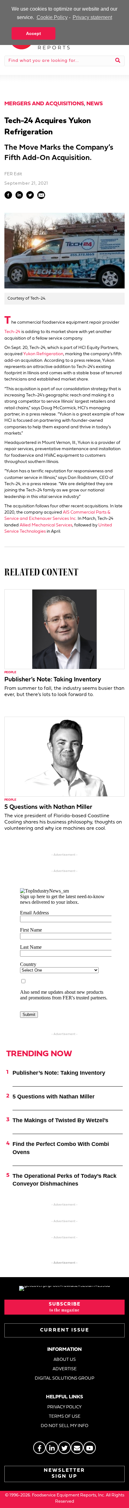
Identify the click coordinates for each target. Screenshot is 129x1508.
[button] (64, 1307)
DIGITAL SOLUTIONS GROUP (64, 1378)
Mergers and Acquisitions (44, 104)
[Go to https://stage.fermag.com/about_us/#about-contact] (77, 1447)
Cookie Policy (52, 17)
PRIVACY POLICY (64, 1407)
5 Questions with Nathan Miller (48, 807)
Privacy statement (92, 17)
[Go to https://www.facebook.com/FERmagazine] (39, 1447)
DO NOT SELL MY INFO (64, 1426)
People (10, 672)
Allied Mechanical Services (46, 525)
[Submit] (117, 61)
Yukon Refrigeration (43, 354)
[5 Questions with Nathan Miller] (64, 756)
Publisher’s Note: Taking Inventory (52, 680)
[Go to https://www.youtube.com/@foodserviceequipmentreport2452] (89, 1447)
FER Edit (13, 174)
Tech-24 (12, 332)
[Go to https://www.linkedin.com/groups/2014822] (52, 1447)
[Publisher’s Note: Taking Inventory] (64, 629)
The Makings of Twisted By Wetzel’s (60, 1120)
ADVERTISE (65, 1369)
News (94, 104)
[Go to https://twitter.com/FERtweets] (64, 1447)
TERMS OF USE (64, 1416)
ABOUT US (65, 1359)
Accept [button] (33, 33)
